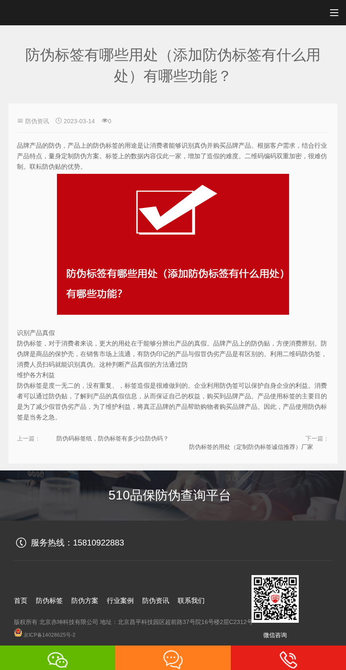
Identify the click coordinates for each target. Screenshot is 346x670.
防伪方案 (84, 600)
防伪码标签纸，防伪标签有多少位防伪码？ (113, 438)
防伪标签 (49, 600)
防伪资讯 (37, 121)
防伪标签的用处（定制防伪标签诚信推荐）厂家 (251, 446)
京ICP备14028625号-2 (49, 635)
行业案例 (120, 600)
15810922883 (98, 542)
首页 (20, 600)
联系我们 (191, 600)
